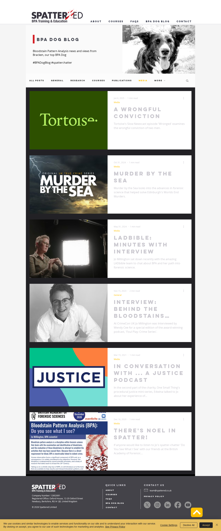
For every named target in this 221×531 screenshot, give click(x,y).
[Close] (217, 525)
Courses (98, 80)
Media (143, 80)
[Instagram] (157, 505)
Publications (122, 80)
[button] (184, 21)
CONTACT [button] (111, 507)
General (57, 80)
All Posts (36, 80)
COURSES (111, 494)
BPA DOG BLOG (115, 503)
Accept (206, 525)
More (158, 80)
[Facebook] (177, 505)
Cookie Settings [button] (168, 525)
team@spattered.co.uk (160, 490)
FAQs (109, 499)
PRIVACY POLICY (154, 496)
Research (77, 80)
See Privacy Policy (115, 526)
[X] (147, 505)
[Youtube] (188, 505)
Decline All (188, 525)
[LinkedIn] (167, 505)
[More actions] (185, 98)
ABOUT (110, 490)
